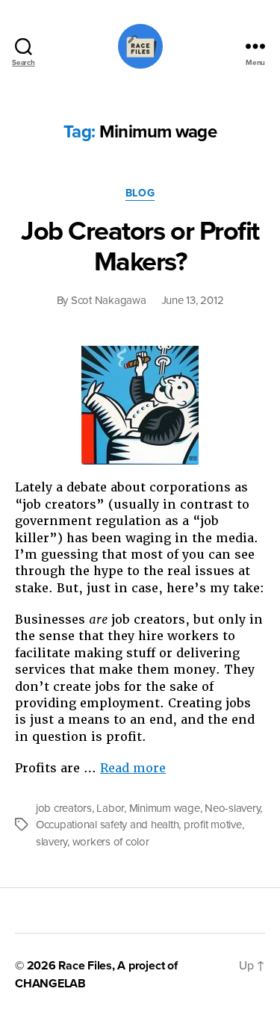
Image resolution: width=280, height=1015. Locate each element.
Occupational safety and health (107, 824)
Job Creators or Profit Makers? (139, 246)
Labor (110, 808)
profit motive (213, 824)
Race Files (85, 965)
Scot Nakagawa (108, 300)
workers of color (110, 841)
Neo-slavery (232, 808)
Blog (140, 193)
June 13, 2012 (192, 300)
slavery (51, 841)
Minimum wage (164, 808)
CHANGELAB (50, 983)
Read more (133, 768)
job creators (64, 808)
